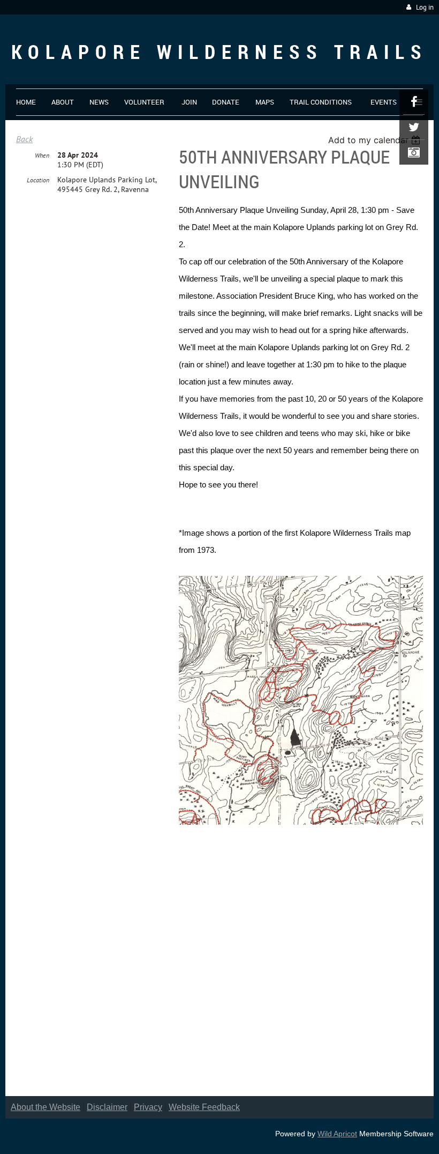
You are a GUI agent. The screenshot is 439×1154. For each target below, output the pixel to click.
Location (38, 180)
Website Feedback (204, 1107)
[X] (414, 127)
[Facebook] (414, 102)
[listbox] (375, 140)
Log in (425, 7)
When (42, 155)
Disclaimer (107, 1107)
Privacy (148, 1107)
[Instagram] (414, 152)
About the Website (45, 1107)
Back (24, 139)
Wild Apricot (337, 1133)
